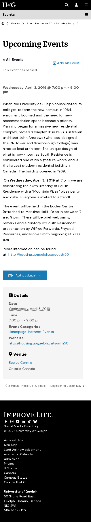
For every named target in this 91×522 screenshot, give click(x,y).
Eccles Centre (20, 362)
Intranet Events (41, 331)
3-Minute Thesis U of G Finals (27, 385)
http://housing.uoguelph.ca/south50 (38, 254)
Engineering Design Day (66, 385)
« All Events (13, 59)
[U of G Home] (3, 23)
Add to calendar (26, 275)
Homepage (18, 331)
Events (15, 23)
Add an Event (68, 63)
